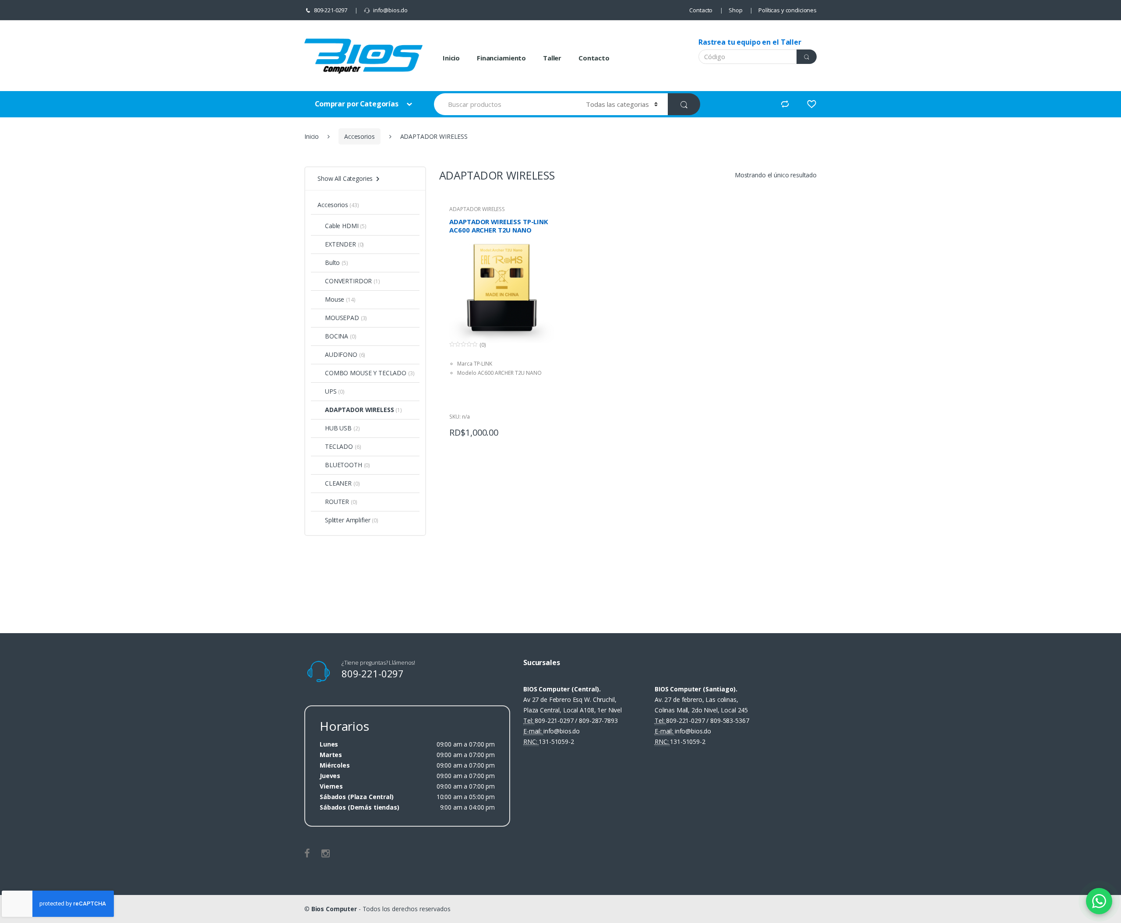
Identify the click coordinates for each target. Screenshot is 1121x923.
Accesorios (359, 136)
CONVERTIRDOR (348, 281)
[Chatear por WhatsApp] (1099, 901)
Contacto (700, 10)
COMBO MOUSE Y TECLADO (365, 373)
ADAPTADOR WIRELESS (476, 209)
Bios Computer (334, 909)
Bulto (332, 262)
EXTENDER (340, 244)
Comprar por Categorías (357, 104)
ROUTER (337, 501)
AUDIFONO (341, 354)
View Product (546, 430)
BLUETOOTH (343, 465)
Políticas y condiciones (787, 10)
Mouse (334, 299)
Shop (735, 10)
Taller (552, 57)
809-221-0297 (330, 10)
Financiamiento (501, 57)
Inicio (451, 57)
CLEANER (338, 483)
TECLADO (339, 446)
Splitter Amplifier (347, 520)
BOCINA (336, 336)
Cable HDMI (342, 226)
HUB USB (338, 428)
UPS (331, 391)
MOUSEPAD (342, 318)
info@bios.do (390, 10)
